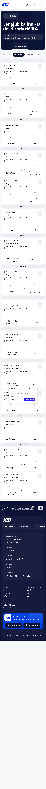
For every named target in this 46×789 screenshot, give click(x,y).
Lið (38, 55)
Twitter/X (24, 576)
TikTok (20, 576)
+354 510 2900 (11, 551)
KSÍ (5, 4)
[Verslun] (27, 5)
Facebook (7, 576)
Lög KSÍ (28, 590)
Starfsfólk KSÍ (8, 593)
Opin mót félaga (9, 605)
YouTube (28, 576)
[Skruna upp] (40, 635)
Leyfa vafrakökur (29, 399)
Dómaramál (7, 608)
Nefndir (6, 596)
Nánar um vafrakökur (14, 396)
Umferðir (30, 55)
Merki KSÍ (28, 596)
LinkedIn (15, 576)
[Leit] (34, 5)
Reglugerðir (29, 593)
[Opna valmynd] (41, 5)
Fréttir (5, 590)
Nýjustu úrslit (18, 55)
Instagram (11, 576)
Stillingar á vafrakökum (29, 635)
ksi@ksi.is (9, 567)
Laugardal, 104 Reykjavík (14, 559)
